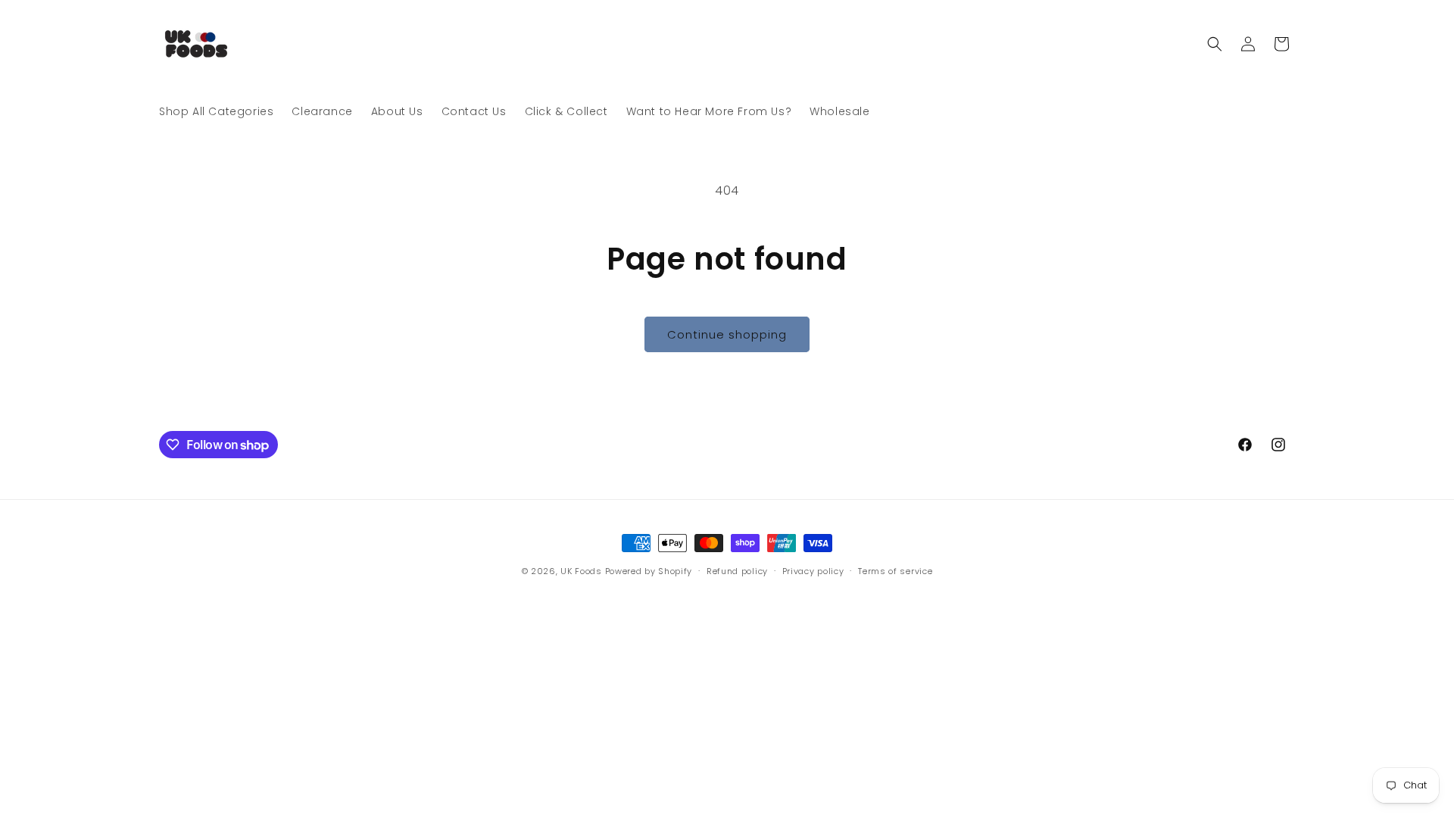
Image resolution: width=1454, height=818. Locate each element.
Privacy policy (813, 571)
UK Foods (582, 571)
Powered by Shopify (649, 571)
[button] (1214, 44)
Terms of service (895, 571)
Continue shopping (727, 334)
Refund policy (737, 571)
